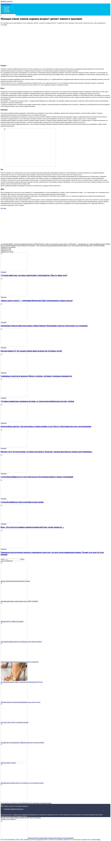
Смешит (6, 8)
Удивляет (7, 12)
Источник (3, 208)
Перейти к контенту (7, 1)
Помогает (7, 7)
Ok (99, 839)
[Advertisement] (55, 43)
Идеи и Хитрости (6, 4)
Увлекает (7, 10)
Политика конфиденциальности (13, 809)
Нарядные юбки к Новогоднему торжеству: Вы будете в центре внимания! (50, 838)
